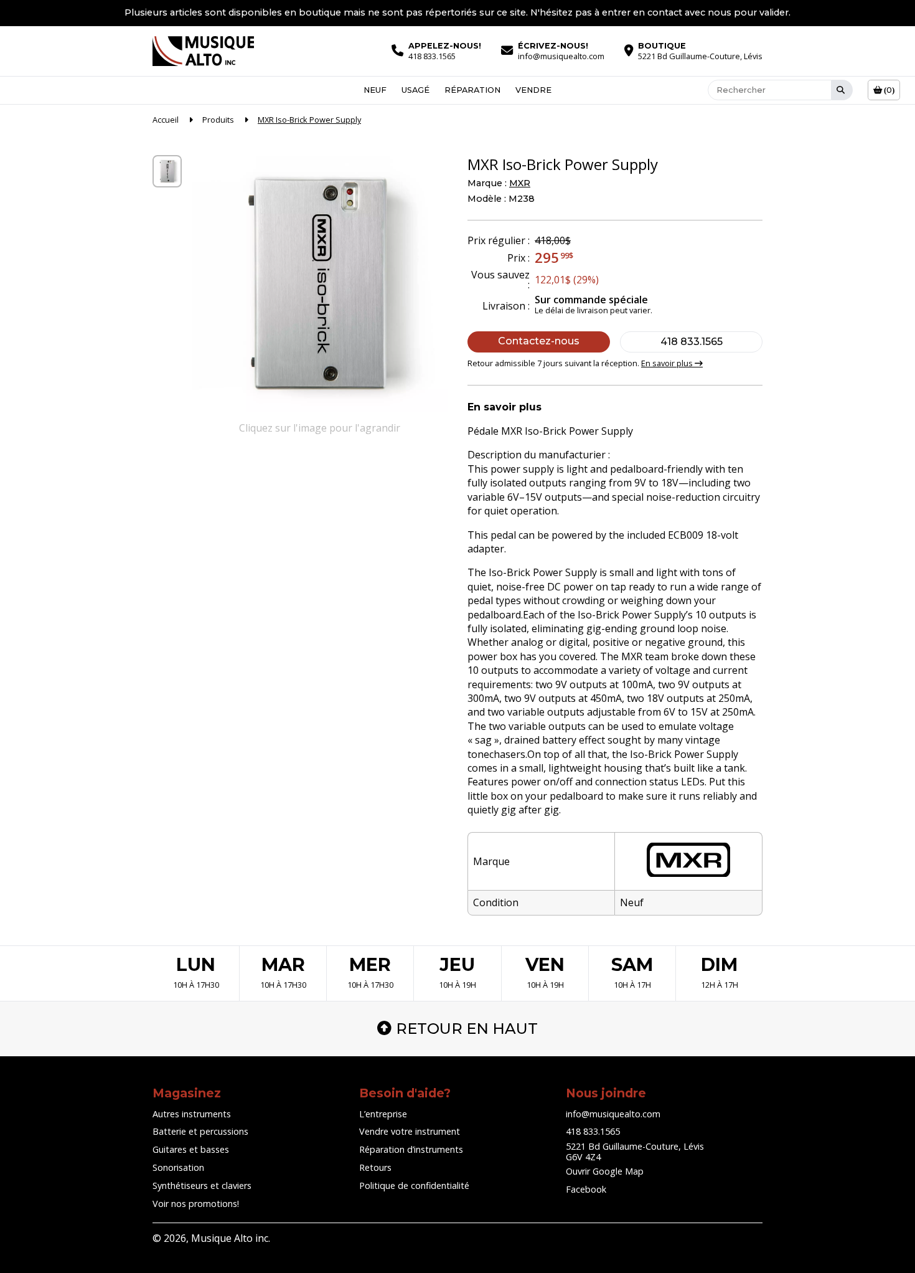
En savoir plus (668, 363)
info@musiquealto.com (613, 1114)
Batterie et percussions (200, 1131)
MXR (519, 183)
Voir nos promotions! (195, 1203)
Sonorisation (178, 1167)
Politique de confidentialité (414, 1185)
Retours (375, 1167)
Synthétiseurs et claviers (201, 1185)
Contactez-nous (539, 341)
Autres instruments (191, 1114)
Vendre (533, 90)
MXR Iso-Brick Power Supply (309, 119)
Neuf (375, 90)
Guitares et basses (190, 1149)
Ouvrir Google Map (605, 1171)
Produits (218, 119)
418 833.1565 (691, 342)
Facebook (586, 1189)
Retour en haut (467, 1029)
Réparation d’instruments (411, 1149)
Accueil (165, 119)
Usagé (415, 90)
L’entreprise (383, 1114)
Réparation (472, 90)
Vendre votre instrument (409, 1131)
